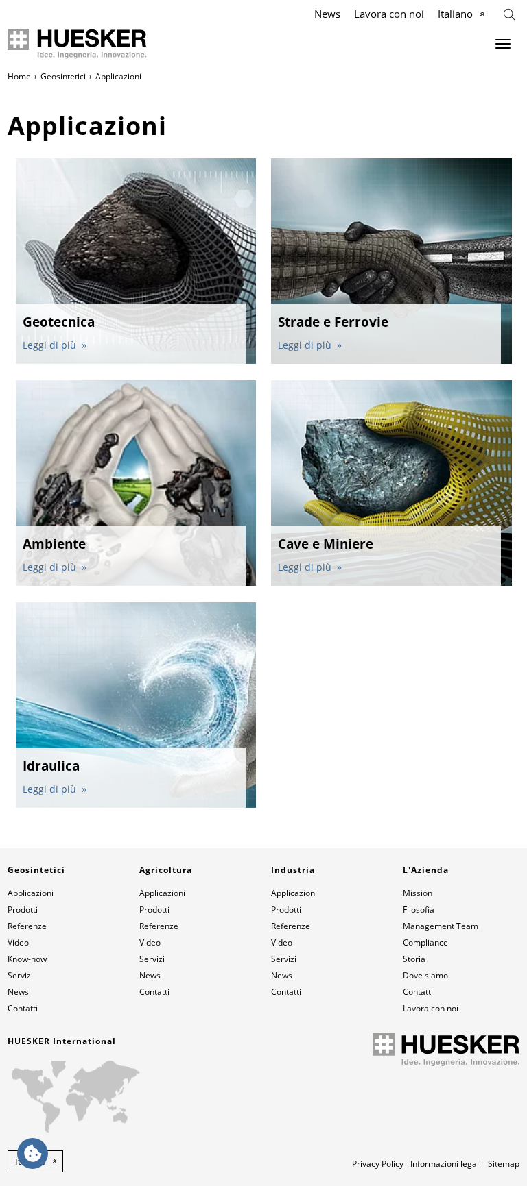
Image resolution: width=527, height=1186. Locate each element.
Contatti (23, 1008)
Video (18, 942)
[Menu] (503, 43)
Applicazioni (31, 893)
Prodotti (23, 909)
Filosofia (418, 909)
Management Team (440, 926)
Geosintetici (63, 76)
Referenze (27, 926)
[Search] (509, 13)
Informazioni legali (445, 1164)
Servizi (20, 975)
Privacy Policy (377, 1164)
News (327, 14)
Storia (414, 959)
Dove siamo (425, 975)
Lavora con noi (389, 14)
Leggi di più (51, 344)
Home (19, 76)
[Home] (77, 43)
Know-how (27, 959)
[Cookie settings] (32, 1153)
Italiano (455, 14)
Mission (417, 893)
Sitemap (503, 1164)
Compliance (425, 942)
